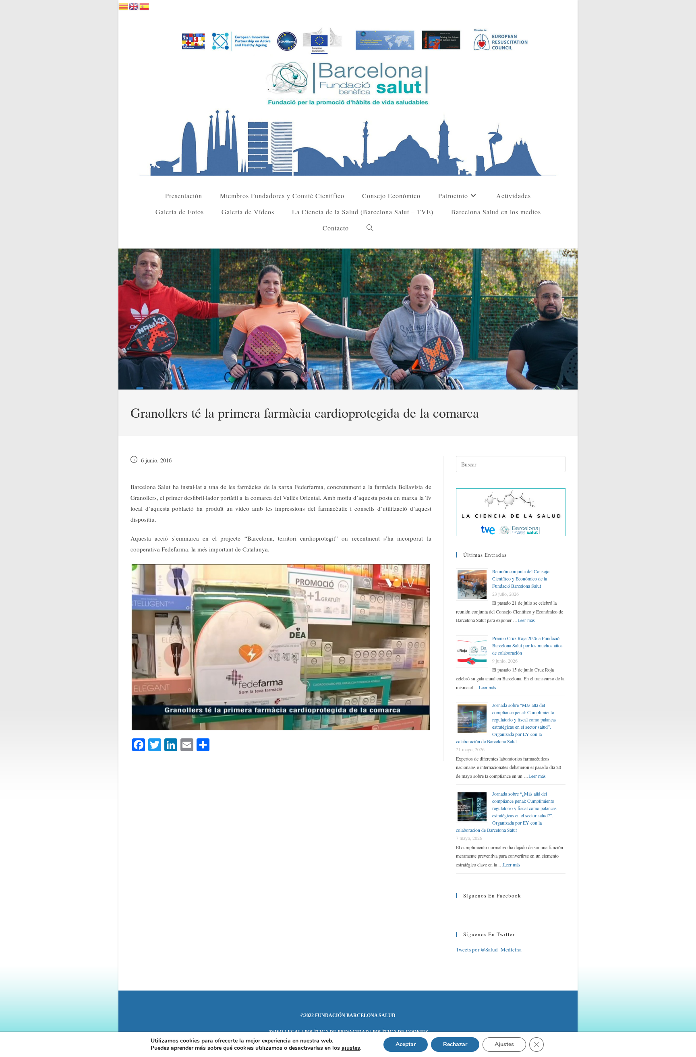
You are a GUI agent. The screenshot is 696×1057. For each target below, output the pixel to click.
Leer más (526, 620)
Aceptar (406, 1044)
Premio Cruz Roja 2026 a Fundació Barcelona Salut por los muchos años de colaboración (527, 645)
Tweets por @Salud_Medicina (489, 949)
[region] (348, 319)
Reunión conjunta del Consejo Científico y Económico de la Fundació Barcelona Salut (520, 578)
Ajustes (504, 1044)
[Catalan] (123, 5)
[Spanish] (144, 5)
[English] (134, 5)
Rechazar (455, 1044)
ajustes (351, 1048)
